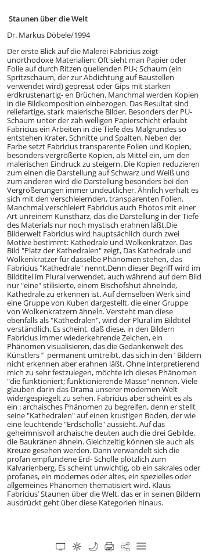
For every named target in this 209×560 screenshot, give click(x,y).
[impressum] (93, 546)
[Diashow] (60, 546)
